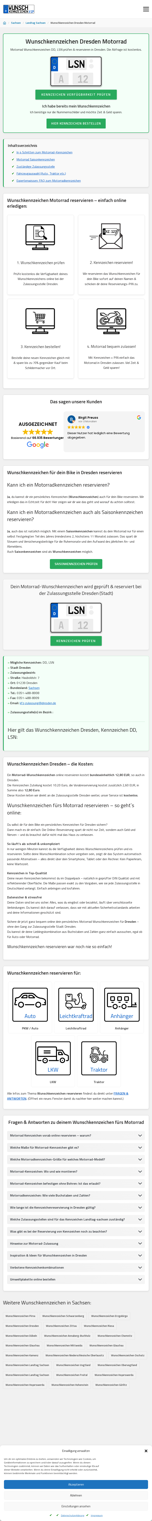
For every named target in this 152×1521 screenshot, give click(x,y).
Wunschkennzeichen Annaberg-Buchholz (67, 1336)
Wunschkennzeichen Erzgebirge (109, 1316)
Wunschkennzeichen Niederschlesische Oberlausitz (75, 1355)
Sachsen (16, 23)
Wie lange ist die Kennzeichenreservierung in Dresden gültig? (52, 1207)
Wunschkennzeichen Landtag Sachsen (27, 1365)
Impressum (97, 1515)
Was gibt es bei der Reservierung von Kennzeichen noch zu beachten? (58, 1231)
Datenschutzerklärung (72, 1515)
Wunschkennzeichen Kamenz (22, 1355)
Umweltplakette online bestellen (32, 1279)
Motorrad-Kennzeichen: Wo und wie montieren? (43, 1171)
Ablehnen (76, 1495)
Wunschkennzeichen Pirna (20, 1316)
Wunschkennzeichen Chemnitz (115, 1336)
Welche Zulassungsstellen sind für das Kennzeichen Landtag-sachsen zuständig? (67, 1219)
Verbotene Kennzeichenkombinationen (37, 1267)
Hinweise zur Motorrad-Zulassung (34, 1243)
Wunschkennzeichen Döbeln (21, 1336)
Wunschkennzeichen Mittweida (64, 1345)
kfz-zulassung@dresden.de (38, 703)
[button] (146, 1451)
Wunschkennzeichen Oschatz (127, 1355)
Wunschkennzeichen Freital (71, 1375)
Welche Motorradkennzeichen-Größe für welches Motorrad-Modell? (57, 1159)
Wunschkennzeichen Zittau (61, 1326)
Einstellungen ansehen (76, 1506)
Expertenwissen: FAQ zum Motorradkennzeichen (48, 180)
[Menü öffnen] (146, 9)
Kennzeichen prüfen (76, 640)
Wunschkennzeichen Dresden (22, 1326)
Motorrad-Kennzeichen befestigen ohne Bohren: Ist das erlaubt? (55, 1183)
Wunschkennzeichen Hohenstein (69, 1385)
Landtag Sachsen (36, 23)
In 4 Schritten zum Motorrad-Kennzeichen (44, 152)
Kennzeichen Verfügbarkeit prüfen (76, 94)
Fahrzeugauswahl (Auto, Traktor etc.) (41, 173)
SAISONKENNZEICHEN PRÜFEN (76, 563)
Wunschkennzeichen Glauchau (23, 1345)
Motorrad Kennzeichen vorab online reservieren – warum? (50, 1135)
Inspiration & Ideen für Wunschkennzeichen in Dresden (48, 1255)
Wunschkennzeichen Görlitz (111, 1385)
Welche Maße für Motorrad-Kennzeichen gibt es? (44, 1147)
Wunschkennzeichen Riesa (99, 1326)
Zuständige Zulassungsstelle (35, 166)
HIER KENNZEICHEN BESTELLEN (76, 123)
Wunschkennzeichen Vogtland (73, 1365)
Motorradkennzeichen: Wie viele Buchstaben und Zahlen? (50, 1195)
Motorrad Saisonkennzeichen (35, 159)
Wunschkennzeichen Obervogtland (117, 1365)
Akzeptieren (76, 1484)
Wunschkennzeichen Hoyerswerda (114, 1375)
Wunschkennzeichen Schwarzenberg (63, 1316)
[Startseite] (4, 23)
